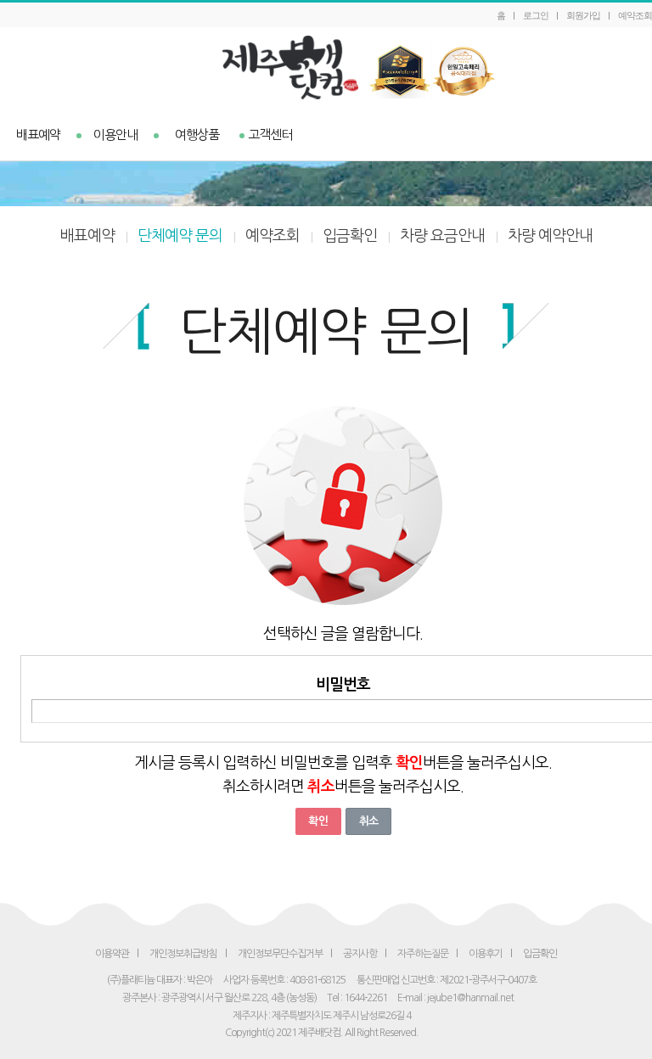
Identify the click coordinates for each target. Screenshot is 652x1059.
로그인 (535, 15)
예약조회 (635, 15)
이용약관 (112, 954)
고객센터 (270, 134)
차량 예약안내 (550, 236)
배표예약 (38, 134)
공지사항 (360, 954)
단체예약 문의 (180, 236)
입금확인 (350, 236)
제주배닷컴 (326, 67)
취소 (368, 820)
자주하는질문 (422, 954)
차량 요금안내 (442, 236)
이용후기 (486, 954)
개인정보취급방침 (183, 954)
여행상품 (197, 134)
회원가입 (583, 15)
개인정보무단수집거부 (280, 954)
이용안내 (115, 134)
